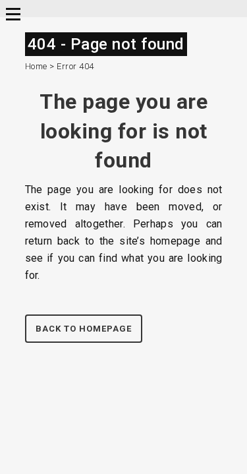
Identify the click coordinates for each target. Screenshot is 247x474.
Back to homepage (84, 329)
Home (36, 66)
